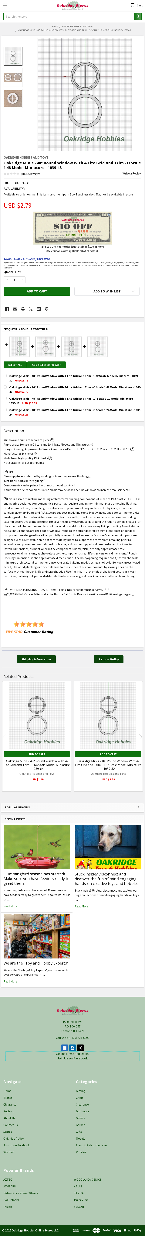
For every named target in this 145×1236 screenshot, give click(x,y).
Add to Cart (37, 754)
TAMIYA (79, 1193)
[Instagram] (72, 1047)
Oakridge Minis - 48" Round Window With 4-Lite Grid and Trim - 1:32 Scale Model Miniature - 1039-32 (108, 765)
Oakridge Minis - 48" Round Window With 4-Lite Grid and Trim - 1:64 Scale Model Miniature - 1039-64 (37, 765)
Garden (80, 1125)
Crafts (79, 1098)
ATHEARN (9, 1186)
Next (140, 737)
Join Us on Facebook (16, 1145)
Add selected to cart (46, 365)
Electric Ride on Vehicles (91, 1145)
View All (79, 1207)
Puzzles (81, 1152)
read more (10, 906)
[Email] (15, 309)
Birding (80, 1091)
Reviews (8, 1111)
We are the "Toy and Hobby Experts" (36, 963)
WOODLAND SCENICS (87, 1179)
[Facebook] (7, 309)
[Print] (22, 309)
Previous (5, 737)
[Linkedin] (38, 309)
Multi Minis (81, 1200)
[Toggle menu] (5, 5)
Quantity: (12, 272)
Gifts (79, 1132)
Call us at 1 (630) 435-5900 (72, 1038)
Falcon (7, 1207)
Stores (7, 1132)
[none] (85, 94)
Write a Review (132, 173)
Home (7, 1091)
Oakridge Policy (13, 1138)
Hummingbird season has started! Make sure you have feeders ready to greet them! (36, 878)
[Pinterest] (46, 309)
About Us (9, 1118)
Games (80, 1118)
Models (80, 1138)
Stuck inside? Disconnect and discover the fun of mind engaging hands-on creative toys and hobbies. (107, 879)
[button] (107, 291)
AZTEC (7, 1179)
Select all (15, 365)
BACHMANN (11, 1200)
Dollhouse (82, 1111)
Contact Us (10, 1125)
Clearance (9, 1104)
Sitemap (8, 1152)
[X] (30, 309)
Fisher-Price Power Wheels (20, 1193)
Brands (7, 1098)
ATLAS (78, 1186)
